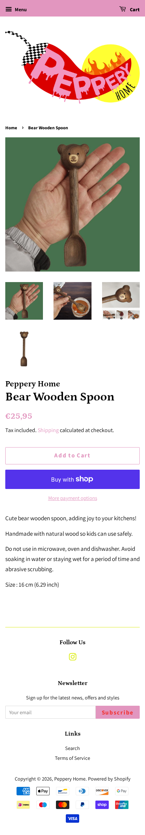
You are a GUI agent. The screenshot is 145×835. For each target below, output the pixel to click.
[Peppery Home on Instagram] (72, 658)
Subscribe (118, 713)
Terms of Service (72, 758)
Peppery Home (70, 778)
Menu (20, 9)
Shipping (48, 430)
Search (72, 748)
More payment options (72, 498)
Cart (134, 9)
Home (11, 128)
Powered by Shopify (109, 778)
